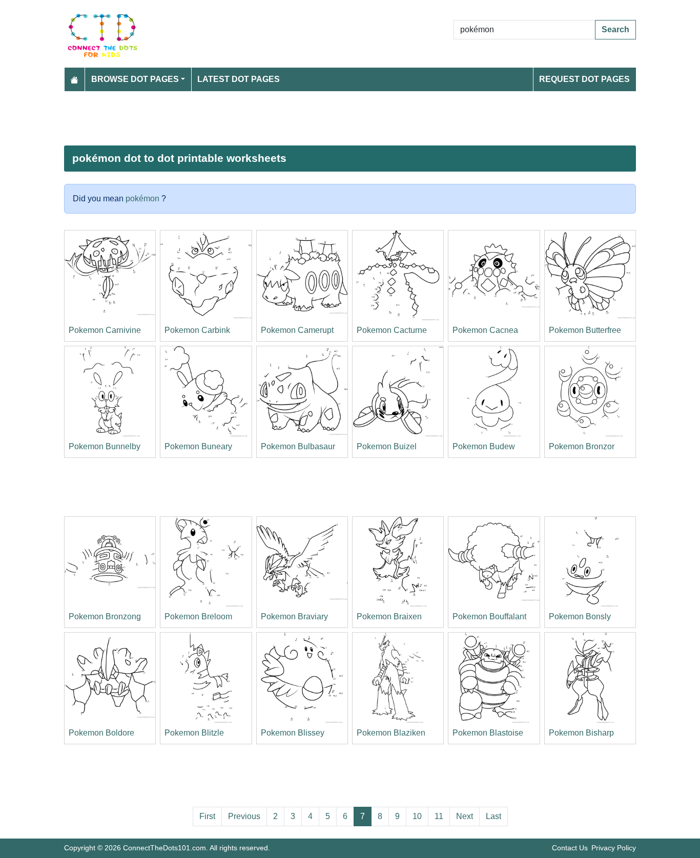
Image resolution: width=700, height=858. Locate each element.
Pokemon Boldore (101, 732)
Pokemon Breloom (198, 616)
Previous (244, 816)
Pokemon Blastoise (487, 732)
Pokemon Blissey (292, 732)
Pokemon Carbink (197, 330)
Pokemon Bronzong (105, 616)
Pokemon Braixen (389, 616)
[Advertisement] (350, 118)
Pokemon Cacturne (392, 330)
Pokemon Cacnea (485, 330)
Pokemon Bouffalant (489, 616)
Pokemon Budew (483, 446)
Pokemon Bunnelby (104, 446)
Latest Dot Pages (238, 79)
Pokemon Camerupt (297, 330)
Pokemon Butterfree (585, 330)
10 (417, 816)
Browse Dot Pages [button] (135, 79)
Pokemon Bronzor (581, 446)
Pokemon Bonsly (580, 616)
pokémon (142, 198)
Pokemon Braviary (294, 616)
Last (493, 816)
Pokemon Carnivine (105, 330)
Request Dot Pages (584, 79)
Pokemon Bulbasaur (298, 446)
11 (439, 816)
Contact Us (570, 848)
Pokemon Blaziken (391, 732)
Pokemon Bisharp (581, 732)
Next (464, 816)
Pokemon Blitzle (194, 732)
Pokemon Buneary (198, 446)
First (207, 816)
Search (615, 29)
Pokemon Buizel (387, 446)
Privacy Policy (613, 848)
